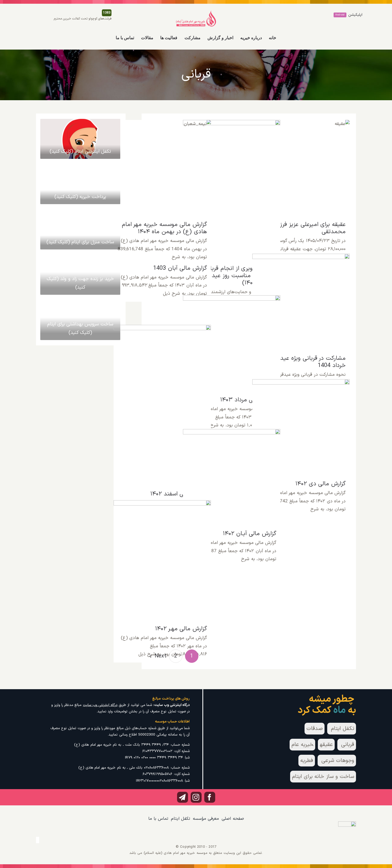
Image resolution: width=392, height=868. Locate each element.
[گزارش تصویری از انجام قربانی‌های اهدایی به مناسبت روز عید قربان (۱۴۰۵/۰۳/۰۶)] (232, 190)
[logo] (196, 12)
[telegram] (182, 797)
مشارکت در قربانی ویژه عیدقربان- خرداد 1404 (301, 295)
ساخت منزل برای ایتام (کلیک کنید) (80, 242)
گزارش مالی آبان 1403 (180, 268)
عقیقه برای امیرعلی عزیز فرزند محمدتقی (301, 164)
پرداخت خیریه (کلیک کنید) (80, 196)
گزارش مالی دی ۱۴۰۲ (301, 423)
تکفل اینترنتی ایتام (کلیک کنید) (80, 151)
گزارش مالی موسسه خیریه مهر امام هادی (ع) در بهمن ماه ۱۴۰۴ (162, 161)
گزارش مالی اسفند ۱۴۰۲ (162, 401)
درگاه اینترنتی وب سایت (100, 705)
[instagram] (196, 797)
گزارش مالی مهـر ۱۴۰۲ (162, 556)
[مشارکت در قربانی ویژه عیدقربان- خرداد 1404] (301, 302)
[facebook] (209, 797)
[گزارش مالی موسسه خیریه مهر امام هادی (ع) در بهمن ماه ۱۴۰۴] (162, 168)
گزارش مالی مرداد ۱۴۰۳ (231, 339)
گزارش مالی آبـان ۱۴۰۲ (231, 473)
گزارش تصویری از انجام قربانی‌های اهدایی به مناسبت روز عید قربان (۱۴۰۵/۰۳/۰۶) (231, 183)
